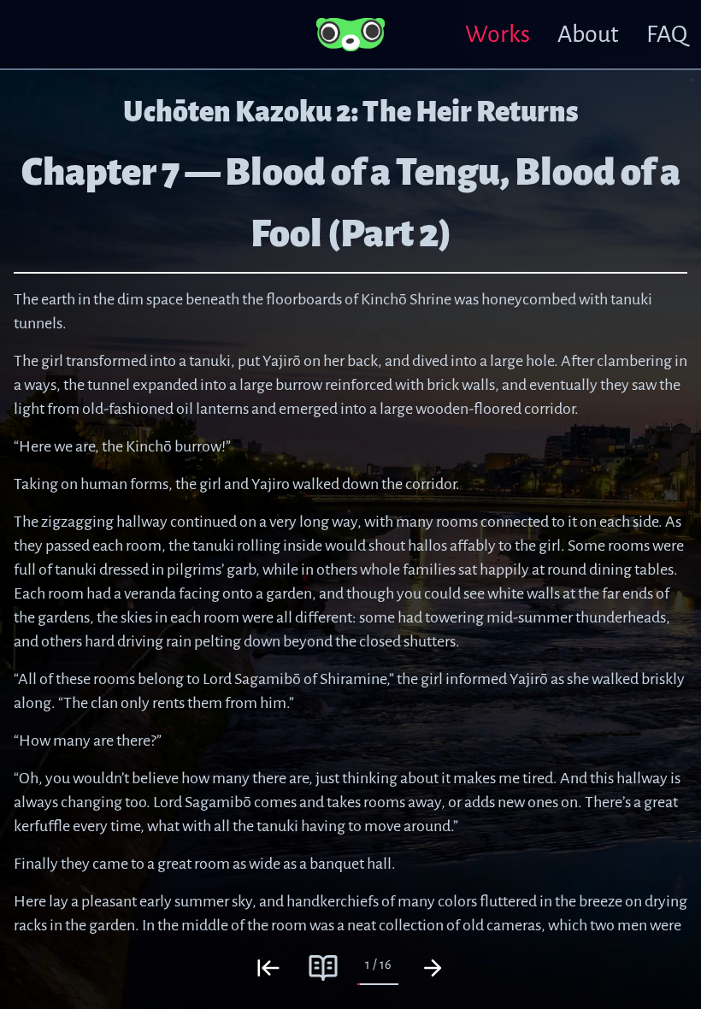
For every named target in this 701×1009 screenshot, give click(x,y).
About (588, 34)
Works (497, 34)
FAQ (666, 34)
